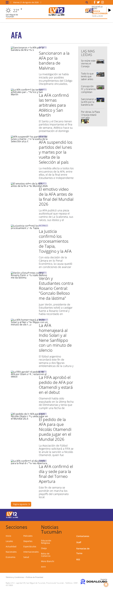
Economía (10, 557)
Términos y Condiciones (15, 577)
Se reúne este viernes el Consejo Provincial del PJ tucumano (88, 66)
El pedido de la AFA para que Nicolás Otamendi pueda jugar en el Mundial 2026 (55, 429)
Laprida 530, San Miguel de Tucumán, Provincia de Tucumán (40, 583)
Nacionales (11, 551)
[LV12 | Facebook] (94, 2)
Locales (9, 541)
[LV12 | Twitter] (98, 2)
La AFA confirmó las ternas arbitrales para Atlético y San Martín (54, 105)
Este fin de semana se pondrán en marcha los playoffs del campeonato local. (54, 492)
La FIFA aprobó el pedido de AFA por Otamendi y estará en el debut (56, 384)
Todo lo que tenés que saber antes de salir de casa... (87, 79)
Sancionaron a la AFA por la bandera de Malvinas (54, 60)
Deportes (27, 541)
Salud (26, 557)
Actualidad (11, 546)
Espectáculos (29, 546)
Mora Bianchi (47, 561)
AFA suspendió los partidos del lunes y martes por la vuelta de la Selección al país (55, 152)
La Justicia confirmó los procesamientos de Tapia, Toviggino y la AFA (55, 241)
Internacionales (31, 551)
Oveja (44, 548)
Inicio (8, 535)
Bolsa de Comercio (45, 554)
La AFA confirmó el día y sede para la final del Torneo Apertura (56, 474)
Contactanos (82, 536)
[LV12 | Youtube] (102, 514)
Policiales (28, 535)
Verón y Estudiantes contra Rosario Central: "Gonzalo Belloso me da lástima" (56, 288)
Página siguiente (20, 504)
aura (43, 566)
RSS (78, 559)
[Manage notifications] (106, 584)
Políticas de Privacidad (34, 577)
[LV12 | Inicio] (104, 526)
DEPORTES (42, 47)
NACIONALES (43, 225)
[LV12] (12, 517)
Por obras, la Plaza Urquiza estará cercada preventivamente (90, 116)
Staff (78, 542)
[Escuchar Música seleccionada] (109, 10)
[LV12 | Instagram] (102, 2)
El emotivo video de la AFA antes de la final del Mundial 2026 (56, 196)
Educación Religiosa (46, 541)
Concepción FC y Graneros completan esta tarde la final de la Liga (88, 92)
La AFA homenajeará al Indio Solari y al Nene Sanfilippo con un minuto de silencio (55, 337)
